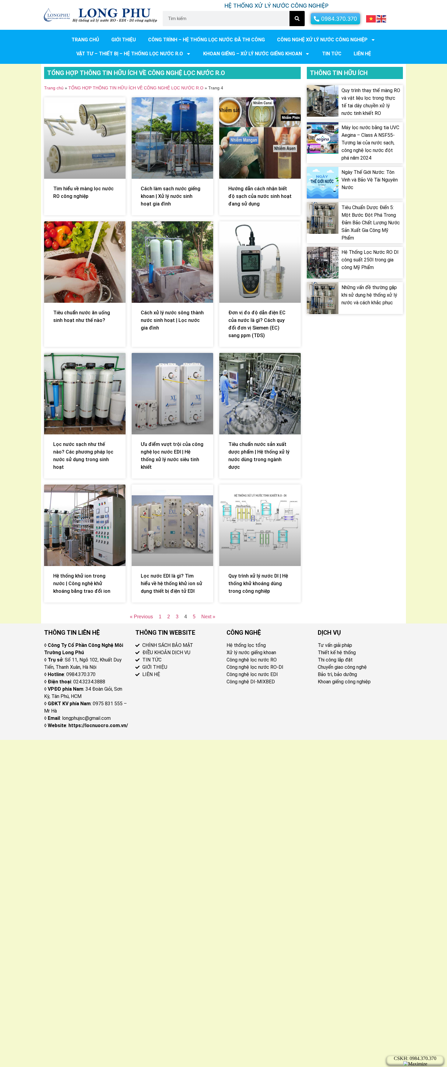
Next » (208, 616)
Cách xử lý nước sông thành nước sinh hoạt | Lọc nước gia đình (172, 320)
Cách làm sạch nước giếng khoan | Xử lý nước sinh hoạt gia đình (170, 196)
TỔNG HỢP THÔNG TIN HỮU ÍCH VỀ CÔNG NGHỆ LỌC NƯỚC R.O (135, 88)
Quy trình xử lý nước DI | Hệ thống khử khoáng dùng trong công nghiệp (258, 583)
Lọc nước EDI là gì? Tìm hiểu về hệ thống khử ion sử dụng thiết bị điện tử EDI (171, 583)
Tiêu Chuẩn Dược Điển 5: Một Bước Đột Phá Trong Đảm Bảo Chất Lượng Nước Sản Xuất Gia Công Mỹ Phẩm (370, 223)
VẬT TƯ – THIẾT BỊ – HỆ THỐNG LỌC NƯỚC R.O (129, 54)
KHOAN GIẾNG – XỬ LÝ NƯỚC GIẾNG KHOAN (252, 54)
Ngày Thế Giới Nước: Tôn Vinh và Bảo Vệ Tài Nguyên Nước (369, 179)
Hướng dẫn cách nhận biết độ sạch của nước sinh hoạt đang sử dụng (260, 196)
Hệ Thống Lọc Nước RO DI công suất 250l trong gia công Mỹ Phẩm (370, 259)
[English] (381, 18)
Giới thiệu (123, 40)
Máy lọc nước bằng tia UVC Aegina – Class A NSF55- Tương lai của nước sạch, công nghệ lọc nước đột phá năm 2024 (370, 143)
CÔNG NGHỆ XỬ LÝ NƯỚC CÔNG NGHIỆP (322, 40)
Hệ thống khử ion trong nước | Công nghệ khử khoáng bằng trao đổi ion (81, 583)
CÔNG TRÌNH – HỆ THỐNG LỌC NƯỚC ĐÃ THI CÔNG (206, 40)
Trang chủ (85, 40)
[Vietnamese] (371, 18)
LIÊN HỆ (362, 54)
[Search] (297, 18)
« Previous (141, 616)
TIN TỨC (331, 54)
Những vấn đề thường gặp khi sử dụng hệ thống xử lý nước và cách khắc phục (369, 295)
